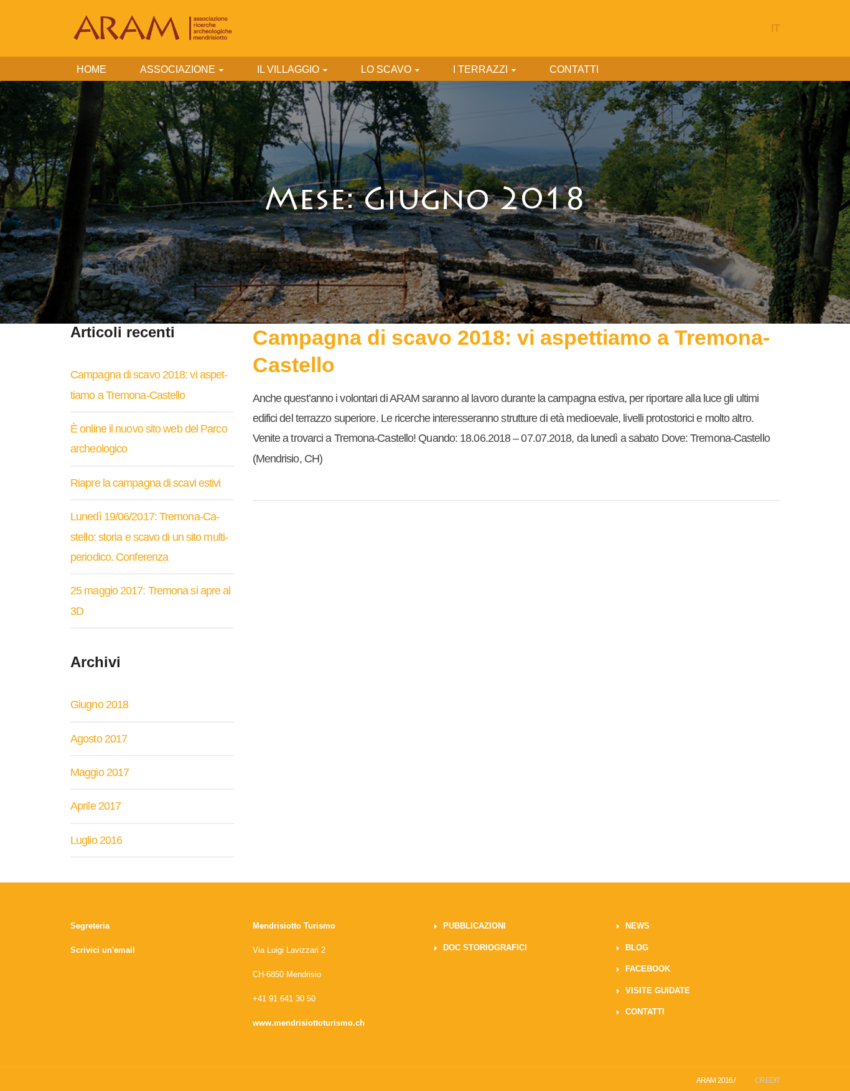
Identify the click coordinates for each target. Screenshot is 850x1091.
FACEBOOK (647, 968)
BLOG (636, 947)
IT (775, 28)
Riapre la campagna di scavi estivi (145, 483)
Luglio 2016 (96, 840)
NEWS (637, 925)
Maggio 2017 (99, 772)
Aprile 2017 (95, 806)
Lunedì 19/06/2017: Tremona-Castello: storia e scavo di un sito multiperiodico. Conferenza (149, 536)
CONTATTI (645, 1011)
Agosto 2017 (98, 739)
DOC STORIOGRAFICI (485, 947)
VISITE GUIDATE (657, 990)
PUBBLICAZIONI (474, 925)
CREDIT (767, 1080)
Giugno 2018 (99, 704)
